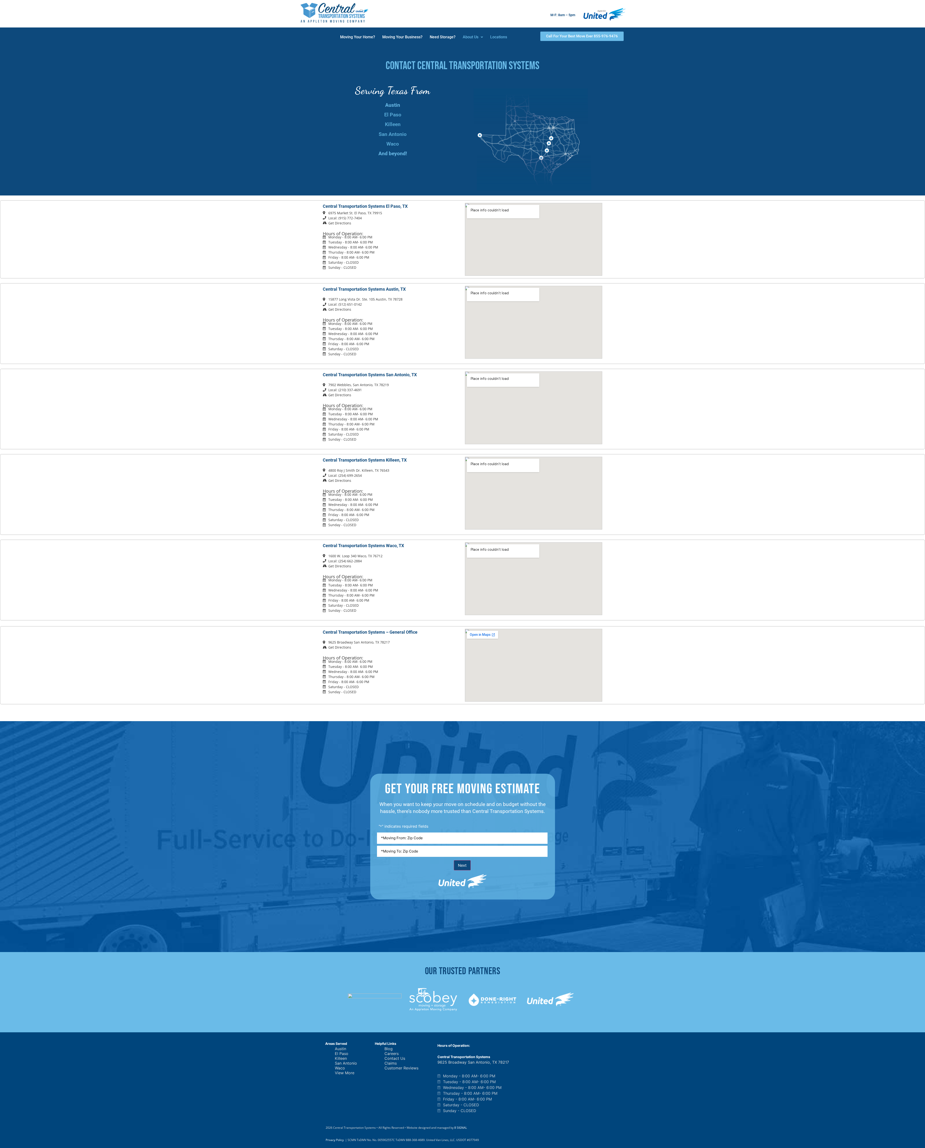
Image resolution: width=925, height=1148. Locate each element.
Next (462, 865)
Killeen (393, 124)
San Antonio (393, 134)
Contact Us (394, 1058)
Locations (498, 37)
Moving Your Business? (402, 37)
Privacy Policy (335, 1140)
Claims (390, 1063)
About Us (470, 37)
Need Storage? (443, 37)
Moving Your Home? (357, 37)
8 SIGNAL (460, 1128)
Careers (391, 1053)
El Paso (392, 115)
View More (344, 1072)
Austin (340, 1048)
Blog (388, 1048)
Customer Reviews (401, 1068)
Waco (392, 144)
